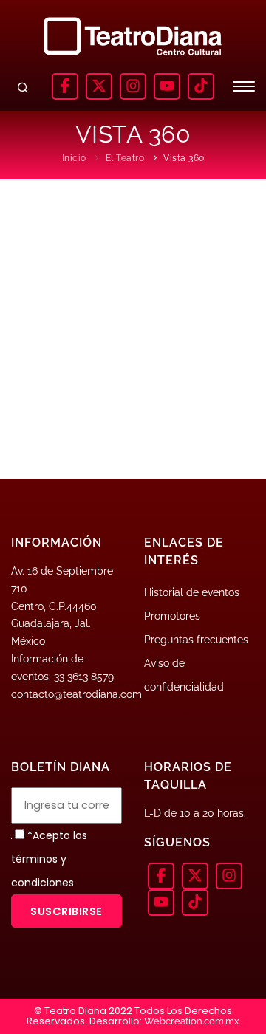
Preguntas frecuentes (196, 640)
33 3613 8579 (84, 676)
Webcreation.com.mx (191, 1021)
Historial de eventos (191, 592)
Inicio (74, 158)
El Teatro (125, 158)
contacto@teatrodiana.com (76, 694)
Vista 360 (184, 158)
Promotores (172, 616)
